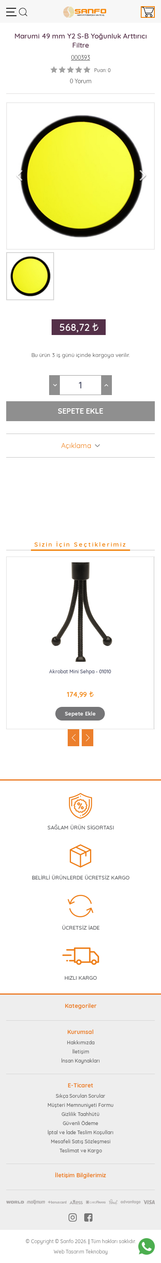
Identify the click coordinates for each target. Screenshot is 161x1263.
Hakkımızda (81, 1042)
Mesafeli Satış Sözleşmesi (81, 1141)
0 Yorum (81, 81)
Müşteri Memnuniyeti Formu (80, 1105)
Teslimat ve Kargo (80, 1150)
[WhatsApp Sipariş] (146, 1246)
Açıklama (76, 445)
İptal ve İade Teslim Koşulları (80, 1132)
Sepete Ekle (80, 713)
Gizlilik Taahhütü (80, 1114)
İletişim (80, 1051)
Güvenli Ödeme (80, 1123)
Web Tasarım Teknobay (81, 1252)
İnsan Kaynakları (80, 1061)
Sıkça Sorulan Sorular (80, 1096)
